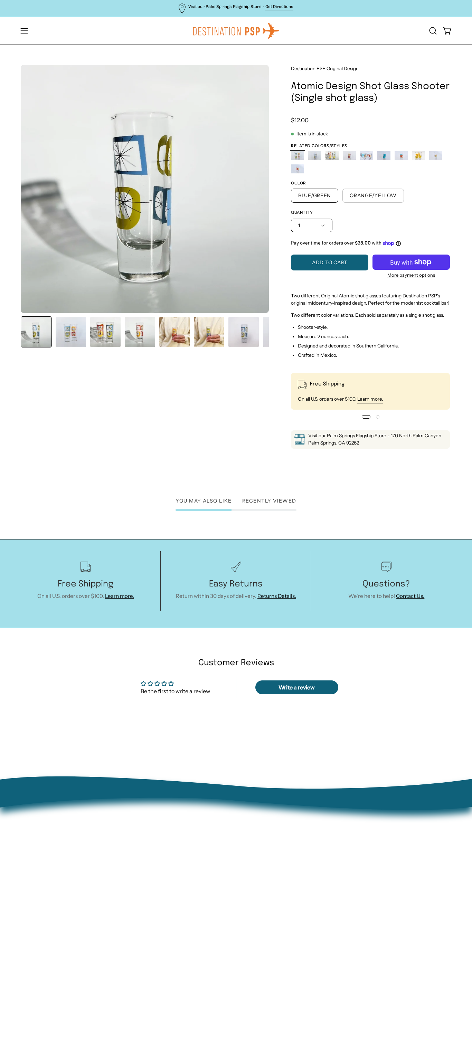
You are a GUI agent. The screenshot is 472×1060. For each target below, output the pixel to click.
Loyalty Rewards (129, 896)
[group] (236, 8)
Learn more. (370, 399)
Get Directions (279, 6)
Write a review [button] (297, 687)
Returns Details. (276, 596)
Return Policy (126, 853)
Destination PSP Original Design (325, 68)
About (117, 831)
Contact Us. (410, 596)
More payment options (411, 275)
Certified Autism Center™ (141, 918)
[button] (433, 30)
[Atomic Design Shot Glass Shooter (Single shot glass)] (36, 331)
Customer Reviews (132, 907)
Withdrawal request (134, 863)
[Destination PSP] (236, 30)
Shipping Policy (128, 874)
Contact (119, 842)
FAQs (116, 885)
